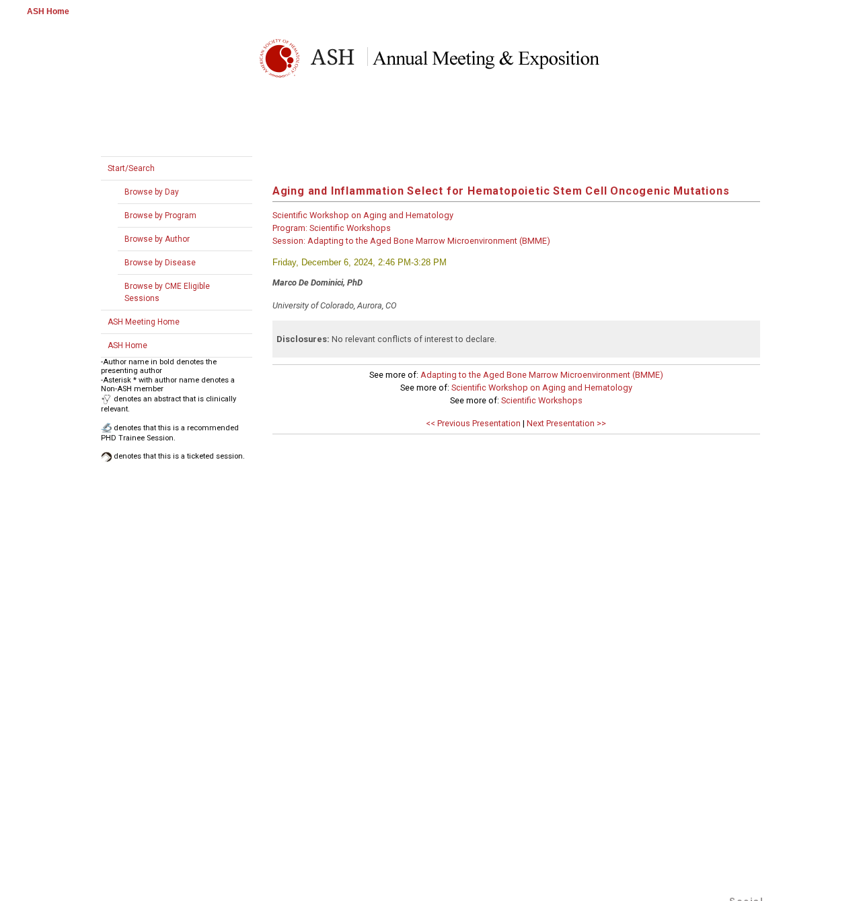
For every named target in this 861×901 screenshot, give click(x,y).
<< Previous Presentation (473, 423)
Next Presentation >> (566, 423)
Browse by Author (157, 239)
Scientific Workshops (542, 400)
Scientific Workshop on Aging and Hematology (541, 387)
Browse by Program (160, 215)
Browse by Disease (160, 262)
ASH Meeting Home (144, 322)
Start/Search (131, 168)
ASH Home (48, 11)
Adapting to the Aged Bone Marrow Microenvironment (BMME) (541, 375)
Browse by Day (151, 192)
